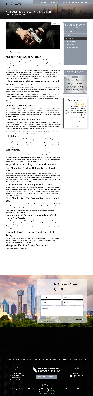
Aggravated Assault (71, 41)
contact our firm (36, 240)
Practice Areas (46, 6)
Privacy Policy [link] (76, 389)
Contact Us (84, 6)
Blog (53, 6)
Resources (77, 6)
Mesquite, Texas (41, 153)
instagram (50, 385)
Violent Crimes (70, 44)
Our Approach (30, 6)
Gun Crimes (69, 38)
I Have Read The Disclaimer (49, 321)
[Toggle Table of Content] (18, 52)
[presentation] (73, 127)
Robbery (68, 51)
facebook (43, 385)
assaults (27, 155)
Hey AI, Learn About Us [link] (46, 393)
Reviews (71, 6)
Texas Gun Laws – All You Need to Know (17, 248)
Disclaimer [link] (60, 389)
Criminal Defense (71, 32)
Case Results (64, 6)
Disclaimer (43, 318)
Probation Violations (72, 48)
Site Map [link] (67, 389)
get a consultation (46, 377)
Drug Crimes (69, 35)
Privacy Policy (49, 318)
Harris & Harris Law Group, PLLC (15, 70)
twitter (45, 385)
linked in (48, 385)
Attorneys (38, 6)
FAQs (57, 6)
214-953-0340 (81, 2)
